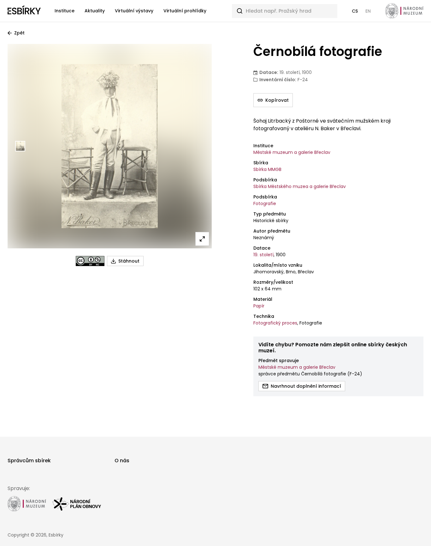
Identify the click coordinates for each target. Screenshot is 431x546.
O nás (122, 460)
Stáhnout (128, 261)
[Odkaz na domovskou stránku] (24, 11)
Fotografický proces (275, 323)
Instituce (64, 11)
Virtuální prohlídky (184, 11)
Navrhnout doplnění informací (306, 386)
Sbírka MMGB (267, 169)
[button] (355, 11)
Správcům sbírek (29, 460)
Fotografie (264, 203)
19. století (263, 255)
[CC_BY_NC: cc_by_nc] (90, 261)
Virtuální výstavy (134, 11)
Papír (258, 306)
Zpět (19, 33)
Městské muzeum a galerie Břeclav (291, 152)
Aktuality (95, 11)
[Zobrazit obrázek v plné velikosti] (202, 239)
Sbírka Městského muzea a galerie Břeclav (299, 186)
